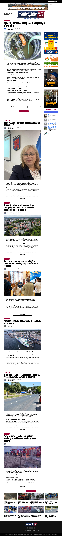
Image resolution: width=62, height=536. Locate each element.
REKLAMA (38, 18)
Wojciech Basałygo (11, 128)
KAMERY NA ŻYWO (29, 18)
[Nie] (60, 1)
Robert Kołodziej (10, 29)
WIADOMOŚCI (34, 18)
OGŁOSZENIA (24, 18)
